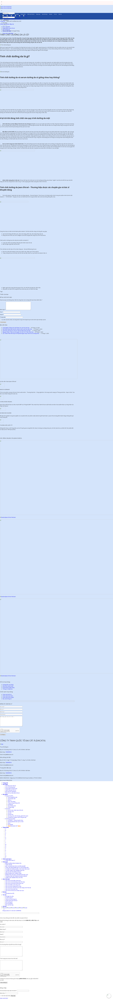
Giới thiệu (11, 14)
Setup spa (38, 14)
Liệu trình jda (44, 14)
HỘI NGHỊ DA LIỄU (9, 893)
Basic (9, 823)
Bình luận (3, 309)
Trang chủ (5, 14)
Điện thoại (3, 929)
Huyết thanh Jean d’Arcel (11, 900)
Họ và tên (3, 924)
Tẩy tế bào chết (11, 798)
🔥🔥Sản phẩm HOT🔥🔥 (14, 826)
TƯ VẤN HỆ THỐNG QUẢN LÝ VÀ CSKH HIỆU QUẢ (17, 869)
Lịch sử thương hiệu (10, 787)
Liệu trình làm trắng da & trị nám (13, 886)
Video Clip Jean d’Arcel (10, 790)
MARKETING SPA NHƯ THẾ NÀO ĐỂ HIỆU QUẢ (16, 874)
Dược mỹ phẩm (9, 903)
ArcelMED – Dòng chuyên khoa (15, 820)
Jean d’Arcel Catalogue (10, 791)
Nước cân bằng (11, 801)
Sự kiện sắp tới (8, 897)
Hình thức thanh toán (8, 686)
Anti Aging (10, 824)
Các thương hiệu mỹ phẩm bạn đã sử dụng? (10, 944)
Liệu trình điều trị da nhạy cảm (12, 885)
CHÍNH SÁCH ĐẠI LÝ (10, 860)
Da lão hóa (10, 814)
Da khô (9, 813)
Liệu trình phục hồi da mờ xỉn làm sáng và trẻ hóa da (18, 887)
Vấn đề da (7, 808)
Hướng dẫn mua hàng (8, 684)
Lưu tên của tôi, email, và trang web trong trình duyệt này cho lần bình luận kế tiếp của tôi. (24, 319)
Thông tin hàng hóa (7, 689)
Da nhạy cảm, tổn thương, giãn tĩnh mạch (18, 816)
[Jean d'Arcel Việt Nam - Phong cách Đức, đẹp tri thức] (6, 7)
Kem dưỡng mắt (12, 806)
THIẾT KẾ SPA (8, 864)
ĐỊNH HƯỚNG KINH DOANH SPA (13, 863)
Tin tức (55, 14)
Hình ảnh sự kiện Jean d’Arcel (12, 793)
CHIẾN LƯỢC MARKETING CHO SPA (14, 877)
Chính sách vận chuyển (8, 697)
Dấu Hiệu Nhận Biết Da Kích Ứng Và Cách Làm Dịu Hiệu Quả (17, 329)
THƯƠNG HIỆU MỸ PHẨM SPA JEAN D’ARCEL (16, 876)
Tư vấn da (12, 19)
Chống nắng (11, 807)
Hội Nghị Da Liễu (9, 896)
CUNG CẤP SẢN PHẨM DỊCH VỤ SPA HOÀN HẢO (17, 867)
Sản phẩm (17, 14)
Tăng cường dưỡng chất (14, 803)
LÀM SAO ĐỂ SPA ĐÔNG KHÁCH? (13, 872)
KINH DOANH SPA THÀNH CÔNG (13, 873)
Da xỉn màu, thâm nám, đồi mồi (15, 810)
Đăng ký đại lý (6, 19)
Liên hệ (60, 14)
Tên (1, 312)
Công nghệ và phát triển (11, 788)
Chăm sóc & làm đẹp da (11, 899)
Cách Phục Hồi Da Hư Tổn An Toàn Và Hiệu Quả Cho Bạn (17, 330)
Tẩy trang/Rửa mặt (12, 797)
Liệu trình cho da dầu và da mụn (13, 880)
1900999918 (8, 752)
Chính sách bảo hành (8, 696)
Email (1, 314)
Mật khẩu (3, 993)
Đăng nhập (13, 995)
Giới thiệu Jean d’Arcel (10, 785)
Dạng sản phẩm (9, 796)
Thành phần (23, 14)
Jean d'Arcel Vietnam (11, 517)
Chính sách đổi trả (7, 694)
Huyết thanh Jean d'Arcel (9, 28)
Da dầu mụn (11, 811)
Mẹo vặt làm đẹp (7, 31)
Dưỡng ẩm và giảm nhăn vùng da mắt (17, 817)
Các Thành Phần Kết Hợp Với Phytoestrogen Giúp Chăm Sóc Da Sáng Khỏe (21, 333)
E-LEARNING (18, 19)
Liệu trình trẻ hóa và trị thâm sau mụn (14, 890)
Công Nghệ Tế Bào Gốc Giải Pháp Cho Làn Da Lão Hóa (16, 327)
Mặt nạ (9, 800)
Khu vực (2, 939)
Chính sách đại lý (30, 14)
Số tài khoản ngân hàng (8, 687)
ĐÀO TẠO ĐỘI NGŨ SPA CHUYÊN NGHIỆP (15, 866)
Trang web (2, 317)
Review (50, 14)
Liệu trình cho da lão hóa (11, 889)
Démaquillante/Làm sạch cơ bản (15, 821)
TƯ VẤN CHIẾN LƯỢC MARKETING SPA (14, 870)
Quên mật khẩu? (4, 998)
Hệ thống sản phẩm (10, 818)
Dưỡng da (10, 804)
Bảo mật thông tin (7, 699)
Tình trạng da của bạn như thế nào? (9, 958)
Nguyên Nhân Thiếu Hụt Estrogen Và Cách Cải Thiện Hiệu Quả (18, 332)
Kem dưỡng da (6, 29)
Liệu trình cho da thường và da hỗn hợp (15, 882)
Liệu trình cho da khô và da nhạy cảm (14, 883)
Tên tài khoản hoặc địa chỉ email (8, 990)
